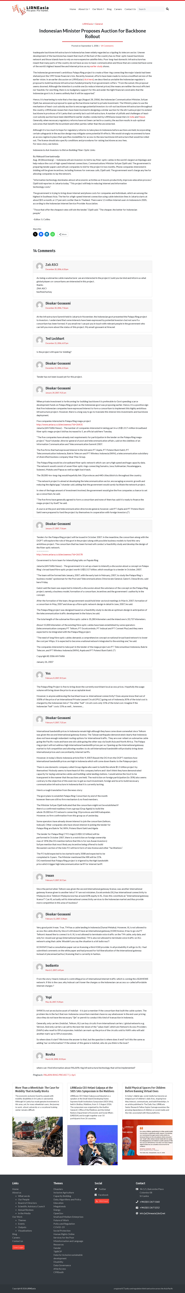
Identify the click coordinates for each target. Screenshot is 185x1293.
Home (73, 9)
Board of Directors (27, 1202)
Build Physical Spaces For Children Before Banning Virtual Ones (145, 1089)
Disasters (58, 1189)
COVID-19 (58, 1227)
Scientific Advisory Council (31, 1206)
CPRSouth (58, 1272)
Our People (23, 1199)
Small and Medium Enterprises (68, 1216)
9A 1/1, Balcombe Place (151, 1192)
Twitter (102, 1189)
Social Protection (62, 1230)
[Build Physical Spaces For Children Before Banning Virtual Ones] (147, 1139)
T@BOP (57, 1251)
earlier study (96, 66)
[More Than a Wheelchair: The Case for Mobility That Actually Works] (37, 1136)
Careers (118, 9)
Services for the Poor (63, 1237)
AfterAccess (59, 1268)
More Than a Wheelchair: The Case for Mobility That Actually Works (37, 1089)
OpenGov (58, 1213)
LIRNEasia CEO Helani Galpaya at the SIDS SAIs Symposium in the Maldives (92, 1089)
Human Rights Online (63, 1234)
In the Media (24, 1213)
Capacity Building (62, 1196)
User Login (18, 1247)
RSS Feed (103, 1201)
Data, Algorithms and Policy (67, 1199)
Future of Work (61, 1220)
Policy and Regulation (64, 1223)
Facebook (103, 1194)
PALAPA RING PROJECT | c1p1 (60, 1074)
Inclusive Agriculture (63, 1192)
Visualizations (25, 1230)
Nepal (142, 116)
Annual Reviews (26, 1209)
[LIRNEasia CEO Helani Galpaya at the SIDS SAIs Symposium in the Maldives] (92, 1144)
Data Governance (62, 1265)
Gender (57, 1248)
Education (58, 1202)
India (132, 116)
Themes (22, 1220)
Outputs (22, 1227)
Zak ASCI (52, 265)
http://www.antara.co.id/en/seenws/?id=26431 (60, 424)
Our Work (97, 9)
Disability (58, 1261)
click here (88, 79)
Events (21, 1223)
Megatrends (59, 1206)
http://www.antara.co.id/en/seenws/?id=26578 (60, 554)
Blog (109, 9)
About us (83, 9)
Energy (56, 1209)
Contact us (130, 9)
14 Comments (107, 45)
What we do (24, 1196)
